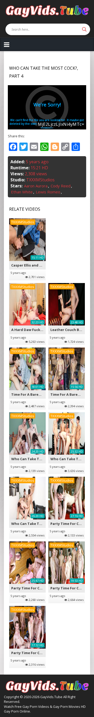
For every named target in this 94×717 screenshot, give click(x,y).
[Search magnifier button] (84, 29)
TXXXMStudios (40, 180)
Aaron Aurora (36, 185)
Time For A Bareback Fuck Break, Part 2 (45, 394)
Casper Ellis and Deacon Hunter (38, 265)
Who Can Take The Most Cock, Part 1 (43, 523)
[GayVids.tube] (47, 11)
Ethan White (22, 191)
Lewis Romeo (48, 191)
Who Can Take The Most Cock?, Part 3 (44, 459)
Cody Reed (60, 185)
